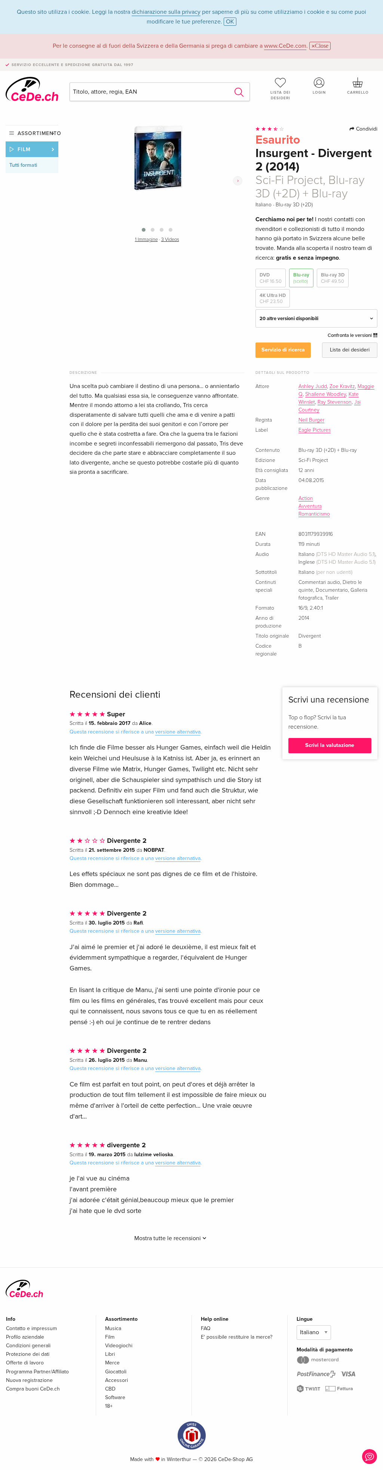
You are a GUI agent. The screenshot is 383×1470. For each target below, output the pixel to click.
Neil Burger (311, 420)
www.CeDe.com (285, 46)
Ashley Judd (312, 386)
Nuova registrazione (29, 1380)
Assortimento (38, 133)
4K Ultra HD (273, 298)
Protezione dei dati (27, 1354)
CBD (110, 1389)
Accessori (116, 1380)
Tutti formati (23, 165)
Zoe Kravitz (342, 386)
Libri (110, 1354)
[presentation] (237, 180)
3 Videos (170, 239)
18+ (109, 1406)
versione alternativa (177, 732)
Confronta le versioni (350, 335)
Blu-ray (301, 278)
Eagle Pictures (314, 430)
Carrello (358, 92)
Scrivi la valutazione (329, 745)
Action (305, 498)
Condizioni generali (28, 1345)
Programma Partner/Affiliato (37, 1372)
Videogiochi (118, 1345)
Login (319, 92)
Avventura (310, 506)
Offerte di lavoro (25, 1363)
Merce (112, 1363)
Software (115, 1397)
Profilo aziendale (25, 1337)
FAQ (206, 1328)
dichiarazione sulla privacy (166, 12)
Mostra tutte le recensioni (168, 1238)
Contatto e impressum (31, 1328)
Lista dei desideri (280, 95)
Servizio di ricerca (283, 350)
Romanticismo (314, 514)
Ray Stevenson (335, 402)
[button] (143, 230)
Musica (113, 1328)
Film (24, 149)
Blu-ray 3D (332, 278)
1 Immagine (146, 239)
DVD (271, 278)
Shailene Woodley (325, 394)
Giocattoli (115, 1372)
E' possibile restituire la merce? (236, 1337)
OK (230, 21)
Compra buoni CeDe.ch (33, 1389)
